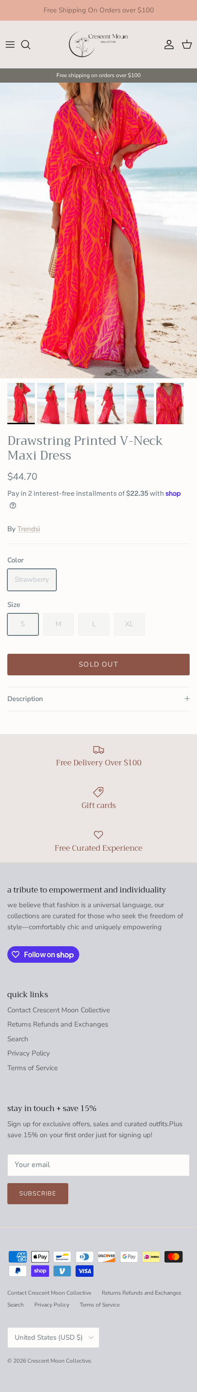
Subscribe (37, 1194)
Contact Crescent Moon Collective (58, 1010)
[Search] (30, 44)
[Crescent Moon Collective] (98, 44)
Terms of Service (32, 1067)
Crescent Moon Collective (59, 1360)
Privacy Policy (28, 1053)
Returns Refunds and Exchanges (57, 1024)
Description (25, 698)
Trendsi (28, 528)
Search (17, 1039)
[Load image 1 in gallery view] (98, 230)
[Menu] (10, 44)
